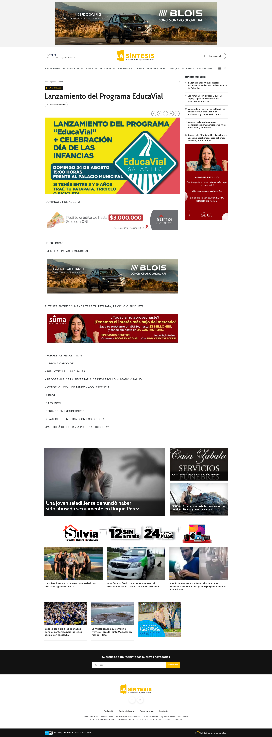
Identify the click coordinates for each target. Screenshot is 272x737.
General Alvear (156, 68)
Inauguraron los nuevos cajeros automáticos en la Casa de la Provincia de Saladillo (207, 85)
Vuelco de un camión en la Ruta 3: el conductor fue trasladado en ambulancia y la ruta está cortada (206, 112)
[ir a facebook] (132, 700)
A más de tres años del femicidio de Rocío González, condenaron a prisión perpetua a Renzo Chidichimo (198, 586)
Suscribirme (173, 665)
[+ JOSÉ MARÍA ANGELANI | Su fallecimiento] (199, 464)
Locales (139, 68)
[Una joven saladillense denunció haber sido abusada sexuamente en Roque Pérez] (104, 482)
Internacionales (73, 68)
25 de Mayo (188, 68)
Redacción (109, 711)
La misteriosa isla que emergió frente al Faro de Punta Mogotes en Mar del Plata (112, 631)
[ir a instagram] (140, 700)
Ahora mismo (53, 68)
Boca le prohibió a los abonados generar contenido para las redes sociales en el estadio (63, 631)
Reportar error (147, 711)
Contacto (163, 711)
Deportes (91, 68)
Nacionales (125, 68)
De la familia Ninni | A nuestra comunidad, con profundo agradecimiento (70, 585)
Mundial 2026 (204, 68)
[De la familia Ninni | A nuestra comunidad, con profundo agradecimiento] (73, 563)
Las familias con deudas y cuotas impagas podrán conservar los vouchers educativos (205, 99)
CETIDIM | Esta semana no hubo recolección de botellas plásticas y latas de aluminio (198, 508)
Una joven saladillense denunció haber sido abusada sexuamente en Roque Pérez (92, 506)
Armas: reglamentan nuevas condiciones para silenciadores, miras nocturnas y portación (207, 125)
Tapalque (173, 68)
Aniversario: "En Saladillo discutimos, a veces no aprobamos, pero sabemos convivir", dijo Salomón (208, 138)
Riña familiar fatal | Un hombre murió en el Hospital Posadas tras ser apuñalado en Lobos (133, 585)
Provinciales (107, 68)
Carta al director (127, 711)
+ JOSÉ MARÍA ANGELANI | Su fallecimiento (196, 474)
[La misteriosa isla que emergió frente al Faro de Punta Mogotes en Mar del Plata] (112, 613)
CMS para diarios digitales (215, 733)
